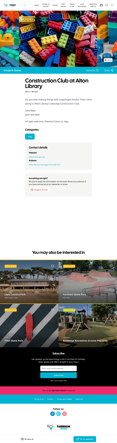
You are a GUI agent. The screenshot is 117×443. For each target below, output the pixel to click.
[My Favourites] (106, 5)
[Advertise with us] (112, 5)
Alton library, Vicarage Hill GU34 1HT (44, 164)
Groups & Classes (12, 70)
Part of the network (58, 390)
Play (30, 136)
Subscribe (58, 375)
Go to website (86, 439)
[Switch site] (18, 5)
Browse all (29, 439)
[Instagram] (64, 413)
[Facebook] (52, 413)
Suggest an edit (41, 190)
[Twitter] (58, 413)
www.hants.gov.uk (37, 157)
